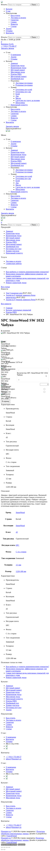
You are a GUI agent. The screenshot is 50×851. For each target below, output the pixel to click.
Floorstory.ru (6, 831)
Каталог (9, 9)
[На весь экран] (7, 847)
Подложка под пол (13, 249)
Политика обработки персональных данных (23, 832)
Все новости (6, 304)
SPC (17, 545)
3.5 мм (18, 565)
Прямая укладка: (8, 389)
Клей (18, 94)
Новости (14, 24)
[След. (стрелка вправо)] (4, 849)
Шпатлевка (20, 103)
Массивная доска (18, 72)
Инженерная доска (18, 68)
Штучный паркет (18, 70)
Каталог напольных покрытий (18, 310)
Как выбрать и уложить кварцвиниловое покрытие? (27, 272)
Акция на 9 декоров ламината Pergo (20, 300)
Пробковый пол (17, 79)
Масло (18, 98)
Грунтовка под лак (23, 92)
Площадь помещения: (6, 385)
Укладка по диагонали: (6, 393)
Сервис (14, 22)
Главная (9, 308)
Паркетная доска (18, 65)
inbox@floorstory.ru (13, 759)
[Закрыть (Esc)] (2, 847)
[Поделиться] (4, 847)
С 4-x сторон (21, 552)
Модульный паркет (19, 76)
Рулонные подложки (24, 85)
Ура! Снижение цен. (14, 293)
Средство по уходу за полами (28, 100)
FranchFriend (11, 836)
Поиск (34, 5)
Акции (9, 29)
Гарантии (15, 20)
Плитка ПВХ (16, 74)
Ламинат (14, 63)
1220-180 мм (21, 571)
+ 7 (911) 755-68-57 (9, 46)
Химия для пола (12, 251)
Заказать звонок (7, 48)
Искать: (4, 5)
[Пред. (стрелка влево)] (2, 849)
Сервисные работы (14, 263)
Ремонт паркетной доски (16, 283)
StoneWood (20, 512)
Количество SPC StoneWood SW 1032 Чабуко (32, 374)
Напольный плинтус (19, 105)
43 (17, 532)
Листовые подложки (24, 83)
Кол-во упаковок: (8, 369)
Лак (17, 96)
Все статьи (5, 287)
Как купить (15, 15)
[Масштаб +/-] (9, 847)
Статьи (14, 26)
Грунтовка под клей (24, 89)
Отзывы (9, 31)
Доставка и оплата (18, 18)
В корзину (5, 401)
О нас (8, 11)
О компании (16, 55)
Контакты (10, 33)
